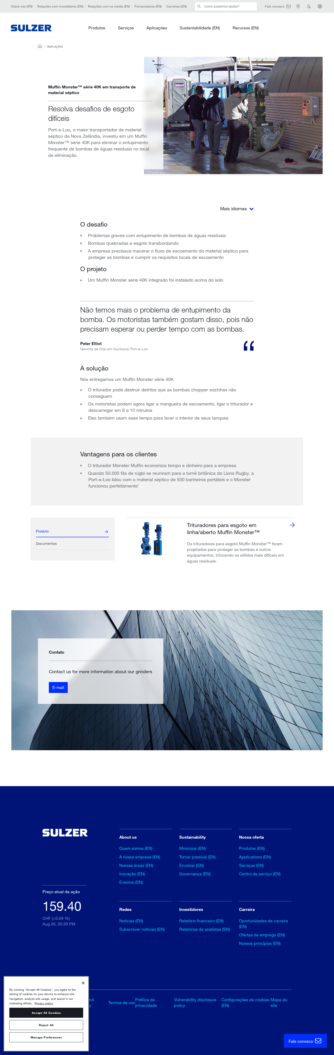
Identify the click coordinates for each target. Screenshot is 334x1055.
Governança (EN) (195, 873)
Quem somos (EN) (135, 848)
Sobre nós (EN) (22, 6)
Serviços (126, 27)
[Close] (83, 983)
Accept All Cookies (46, 1013)
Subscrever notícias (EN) (142, 929)
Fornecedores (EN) (148, 6)
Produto (42, 531)
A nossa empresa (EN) (139, 856)
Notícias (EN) (131, 920)
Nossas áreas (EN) (136, 865)
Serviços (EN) (251, 865)
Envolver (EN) (191, 865)
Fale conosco (301, 1041)
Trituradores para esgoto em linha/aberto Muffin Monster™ (223, 528)
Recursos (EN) (246, 27)
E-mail (58, 687)
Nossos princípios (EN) (260, 943)
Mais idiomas (234, 208)
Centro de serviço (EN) (260, 873)
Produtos (96, 27)
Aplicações (157, 27)
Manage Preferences (46, 1037)
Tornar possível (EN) (197, 856)
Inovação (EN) (132, 873)
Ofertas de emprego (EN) (262, 934)
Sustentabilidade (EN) (200, 27)
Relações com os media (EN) (109, 6)
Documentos (46, 543)
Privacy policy (44, 1003)
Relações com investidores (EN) (60, 6)
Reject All (46, 1025)
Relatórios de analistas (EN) (204, 929)
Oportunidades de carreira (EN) (263, 923)
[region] (46, 1013)
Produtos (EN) (252, 848)
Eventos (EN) (131, 882)
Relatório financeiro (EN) (201, 920)
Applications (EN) (255, 856)
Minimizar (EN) (192, 848)
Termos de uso (121, 1002)
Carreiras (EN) (176, 6)
